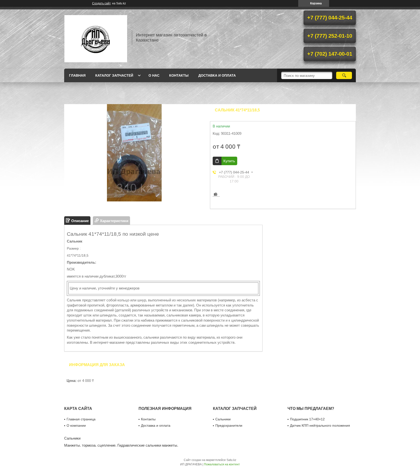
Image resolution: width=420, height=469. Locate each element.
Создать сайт (101, 3)
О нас (154, 75)
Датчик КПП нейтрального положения (320, 425)
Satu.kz (231, 460)
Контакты (179, 75)
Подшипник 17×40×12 (307, 419)
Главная (77, 75)
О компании (76, 425)
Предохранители (228, 425)
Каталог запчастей (114, 75)
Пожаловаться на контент (222, 464)
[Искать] (344, 75)
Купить (229, 161)
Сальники (223, 419)
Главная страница (81, 419)
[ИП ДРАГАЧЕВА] (95, 37)
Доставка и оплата (217, 75)
